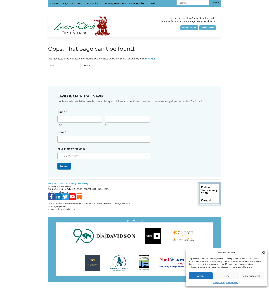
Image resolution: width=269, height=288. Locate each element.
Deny (226, 275)
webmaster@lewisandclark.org (61, 209)
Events (79, 3)
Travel (151, 3)
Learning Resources (114, 3)
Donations (207, 27)
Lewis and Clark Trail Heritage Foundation (73, 203)
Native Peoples (136, 3)
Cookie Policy (219, 282)
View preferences (252, 275)
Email (61, 132)
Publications (93, 3)
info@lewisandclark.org (58, 192)
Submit (64, 166)
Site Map (151, 58)
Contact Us (62, 183)
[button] (262, 252)
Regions (67, 3)
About (71, 183)
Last (107, 124)
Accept (200, 275)
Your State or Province (72, 148)
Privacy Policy (232, 282)
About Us (54, 3)
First (59, 124)
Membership (189, 27)
